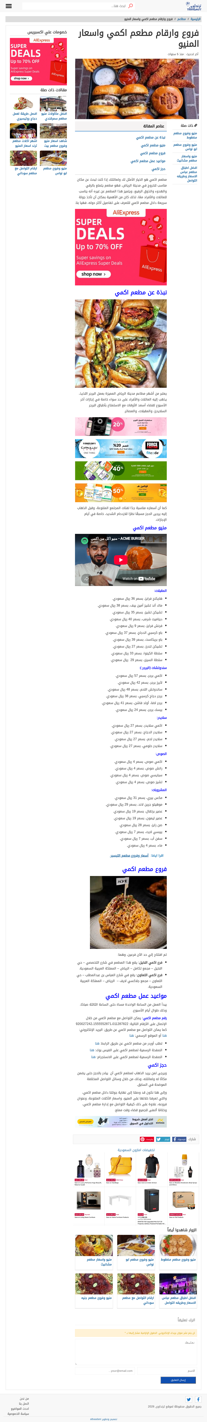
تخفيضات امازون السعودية (136, 1150)
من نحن (24, 1398)
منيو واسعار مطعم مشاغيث (187, 158)
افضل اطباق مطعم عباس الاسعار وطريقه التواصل (187, 174)
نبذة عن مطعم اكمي (150, 137)
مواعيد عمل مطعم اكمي (148, 161)
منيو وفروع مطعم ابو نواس (185, 147)
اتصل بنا (24, 1403)
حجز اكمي (158, 169)
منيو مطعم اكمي (153, 145)
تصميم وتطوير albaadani (103, 1419)
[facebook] (198, 1399)
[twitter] (189, 1399)
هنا (164, 1035)
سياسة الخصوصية (18, 1413)
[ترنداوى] (194, 6)
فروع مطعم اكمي (152, 153)
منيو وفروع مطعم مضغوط (185, 135)
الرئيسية (196, 19)
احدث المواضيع (20, 1408)
